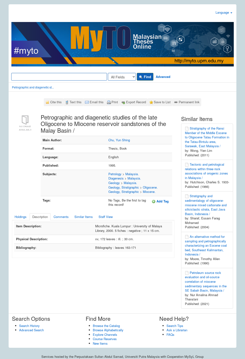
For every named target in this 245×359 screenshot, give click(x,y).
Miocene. (149, 191)
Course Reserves (105, 339)
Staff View (106, 216)
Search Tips (175, 325)
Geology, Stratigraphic (123, 187)
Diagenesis (116, 178)
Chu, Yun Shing (119, 140)
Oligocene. (150, 187)
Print (114, 102)
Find (147, 76)
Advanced (163, 76)
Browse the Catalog (106, 325)
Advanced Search (31, 330)
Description (40, 216)
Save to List (162, 102)
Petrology (115, 174)
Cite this (56, 102)
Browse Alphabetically (108, 330)
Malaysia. (132, 174)
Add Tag (162, 201)
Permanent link (189, 102)
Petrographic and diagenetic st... (33, 87)
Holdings (21, 216)
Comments (61, 216)
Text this (76, 102)
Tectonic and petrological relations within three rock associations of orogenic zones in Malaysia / (206, 171)
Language (223, 12)
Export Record (136, 102)
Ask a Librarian (177, 330)
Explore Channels (105, 334)
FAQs (170, 334)
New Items (100, 343)
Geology (114, 182)
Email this (97, 102)
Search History (29, 325)
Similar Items (83, 216)
